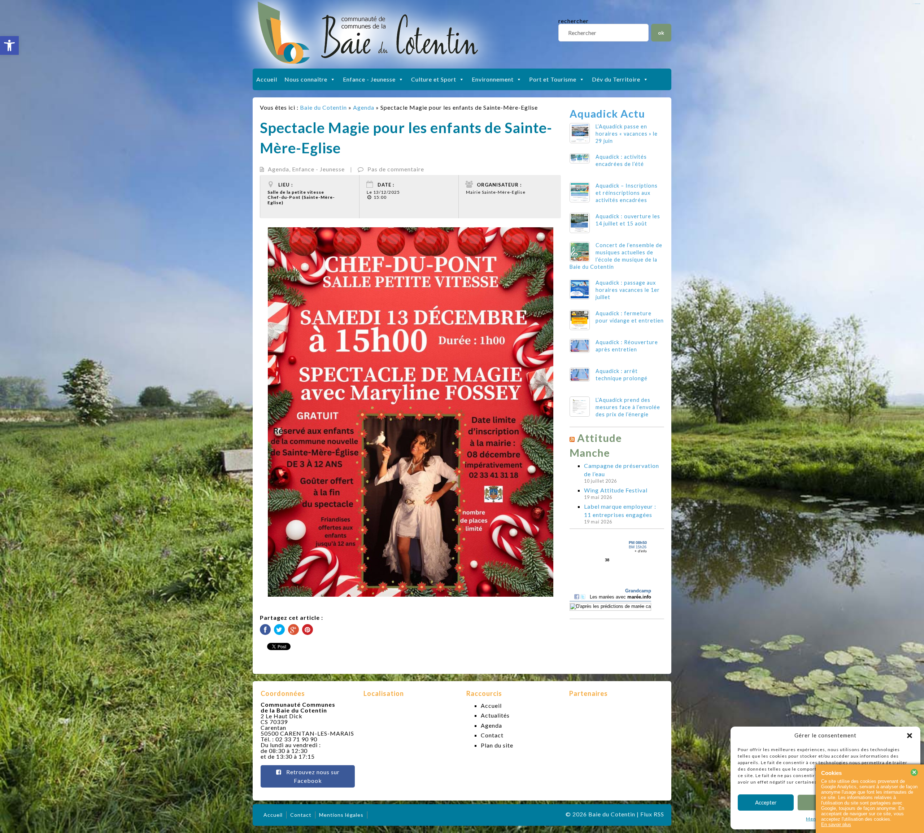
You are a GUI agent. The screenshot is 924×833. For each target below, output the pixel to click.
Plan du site (497, 745)
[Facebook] (265, 629)
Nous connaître (305, 79)
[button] (9, 45)
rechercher (573, 20)
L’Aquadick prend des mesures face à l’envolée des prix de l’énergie (628, 407)
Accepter (766, 802)
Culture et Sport (433, 79)
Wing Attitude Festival (616, 490)
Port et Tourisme (552, 79)
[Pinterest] (307, 629)
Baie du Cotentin (323, 107)
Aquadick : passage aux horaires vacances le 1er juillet (628, 290)
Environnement (493, 79)
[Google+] (293, 629)
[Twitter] (279, 629)
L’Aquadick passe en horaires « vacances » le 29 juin (627, 133)
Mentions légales (341, 815)
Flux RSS (652, 814)
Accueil (266, 79)
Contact (492, 735)
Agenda (363, 107)
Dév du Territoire (616, 79)
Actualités (495, 715)
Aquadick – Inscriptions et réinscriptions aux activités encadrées (627, 193)
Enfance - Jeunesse (369, 79)
